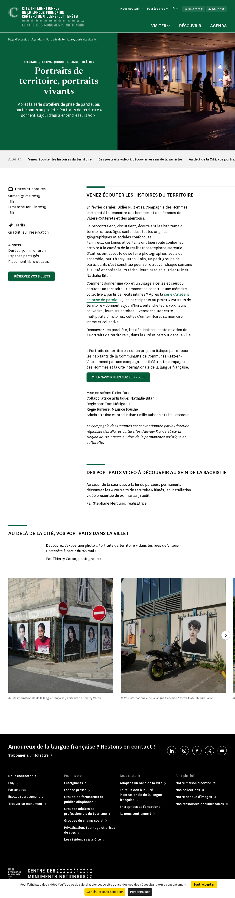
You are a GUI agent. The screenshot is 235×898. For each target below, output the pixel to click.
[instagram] (184, 750)
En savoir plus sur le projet (120, 377)
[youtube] (222, 750)
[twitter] (209, 750)
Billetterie (195, 9)
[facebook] (196, 750)
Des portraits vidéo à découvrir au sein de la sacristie (140, 159)
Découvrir (190, 26)
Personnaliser (140, 892)
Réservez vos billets (32, 276)
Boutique (218, 9)
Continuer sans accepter (105, 892)
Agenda (218, 26)
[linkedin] (171, 750)
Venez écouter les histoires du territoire (60, 159)
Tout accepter (204, 884)
